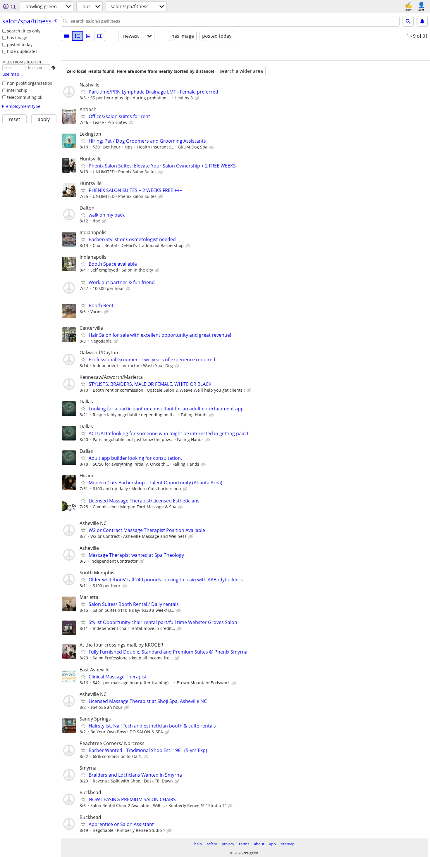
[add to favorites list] (83, 91)
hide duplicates (22, 51)
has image (17, 37)
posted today (19, 44)
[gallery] (88, 36)
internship (17, 90)
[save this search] (422, 21)
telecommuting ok (24, 97)
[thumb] (77, 36)
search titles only (23, 31)
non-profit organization (29, 83)
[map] (99, 36)
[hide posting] (197, 98)
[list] (66, 36)
